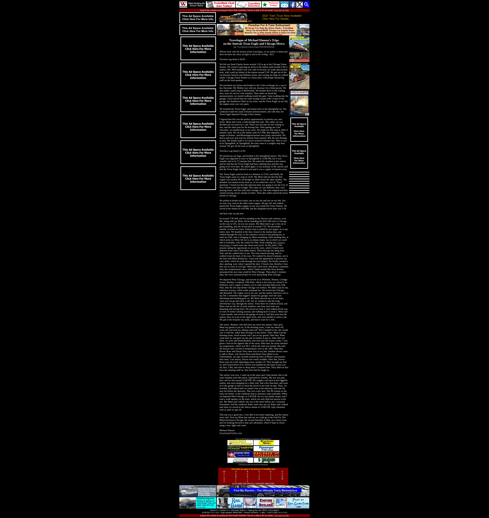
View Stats (214, 512)
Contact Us (225, 510)
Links (262, 512)
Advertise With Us (239, 510)
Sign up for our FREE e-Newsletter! (263, 510)
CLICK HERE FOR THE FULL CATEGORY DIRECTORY (253, 484)
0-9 (224, 471)
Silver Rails (282, 512)
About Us (214, 510)
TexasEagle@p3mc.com (231, 433)
